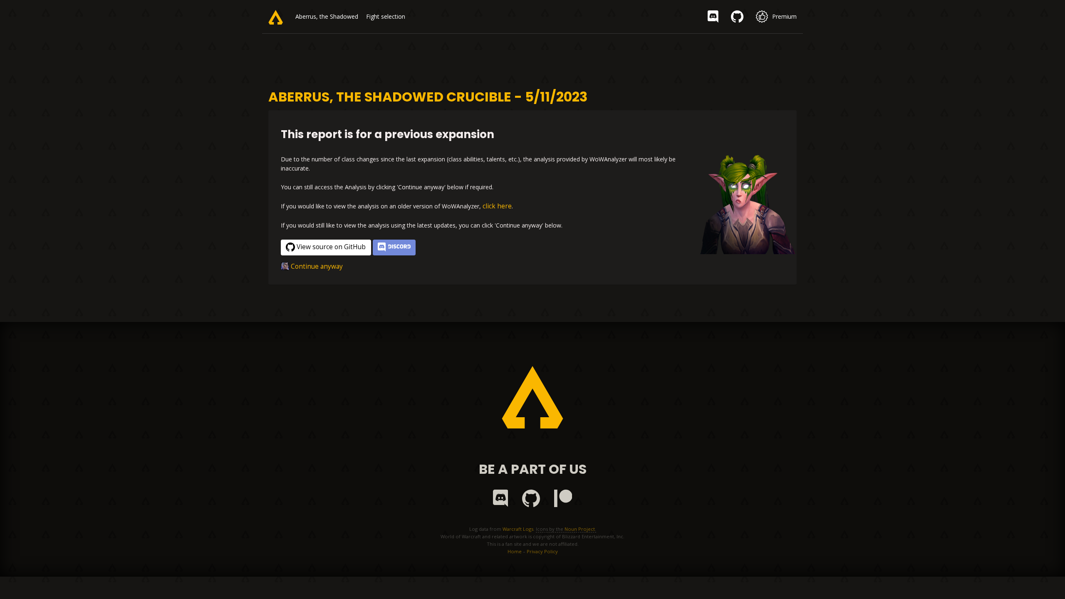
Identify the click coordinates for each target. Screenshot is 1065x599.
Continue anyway (317, 266)
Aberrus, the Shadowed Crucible (338, 16)
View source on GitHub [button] (331, 247)
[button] (394, 248)
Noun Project (580, 529)
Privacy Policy (542, 551)
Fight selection (385, 16)
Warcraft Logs (518, 529)
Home (515, 551)
